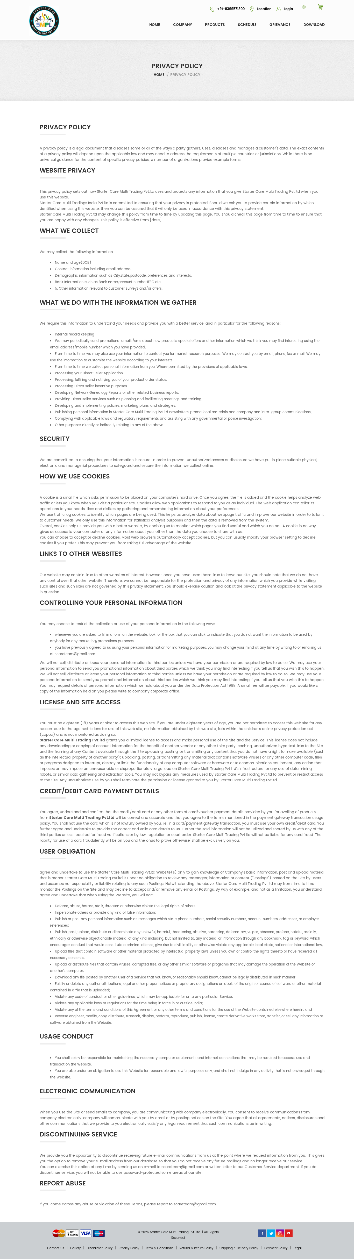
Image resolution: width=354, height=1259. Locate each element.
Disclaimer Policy (99, 1248)
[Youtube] (289, 1233)
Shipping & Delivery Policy (239, 1248)
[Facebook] (262, 1233)
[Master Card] (58, 1233)
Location (264, 9)
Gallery (75, 1248)
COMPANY (182, 25)
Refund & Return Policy (196, 1248)
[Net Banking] (72, 1233)
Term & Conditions (159, 1248)
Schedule (247, 25)
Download (314, 25)
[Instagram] (280, 1233)
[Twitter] (271, 1233)
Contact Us (55, 1248)
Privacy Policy (129, 1248)
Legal (298, 1248)
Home (154, 25)
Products (215, 25)
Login (288, 9)
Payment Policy (275, 1248)
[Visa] (86, 1233)
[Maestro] (99, 1233)
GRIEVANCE (280, 25)
